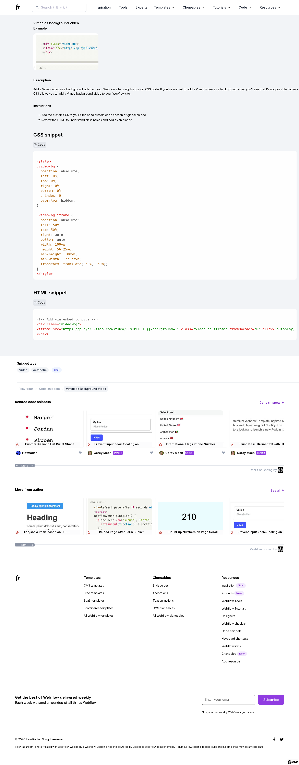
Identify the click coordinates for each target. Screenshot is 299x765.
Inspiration (103, 7)
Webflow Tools (232, 601)
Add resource (231, 661)
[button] (165, 7)
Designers (228, 616)
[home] (18, 7)
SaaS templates (94, 600)
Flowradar (26, 388)
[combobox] (59, 7)
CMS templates (94, 585)
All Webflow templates (98, 615)
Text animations (163, 600)
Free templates (94, 593)
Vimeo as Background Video (86, 388)
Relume (180, 746)
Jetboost (138, 746)
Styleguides (161, 585)
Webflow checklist (234, 623)
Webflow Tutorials (234, 608)
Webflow (90, 746)
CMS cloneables (164, 608)
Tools (123, 7)
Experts (141, 7)
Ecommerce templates (98, 608)
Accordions (160, 593)
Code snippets (49, 388)
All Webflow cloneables (168, 615)
